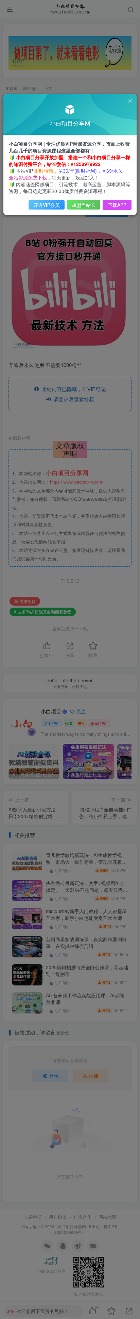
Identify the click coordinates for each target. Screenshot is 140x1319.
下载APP (117, 204)
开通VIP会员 (46, 204)
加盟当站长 (83, 204)
